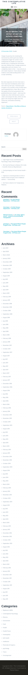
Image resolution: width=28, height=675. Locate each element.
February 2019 (7, 296)
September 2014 (7, 467)
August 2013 (6, 505)
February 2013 (7, 526)
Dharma (5, 617)
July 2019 (5, 279)
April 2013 (5, 519)
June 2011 (5, 595)
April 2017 (5, 369)
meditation (6, 641)
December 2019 (7, 262)
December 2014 (7, 456)
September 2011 (7, 585)
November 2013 (7, 495)
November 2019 (7, 265)
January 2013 (6, 529)
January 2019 (6, 300)
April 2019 (5, 289)
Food (4, 624)
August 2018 (6, 317)
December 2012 (7, 533)
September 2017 (7, 352)
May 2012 (5, 557)
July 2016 (5, 394)
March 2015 (6, 446)
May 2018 (5, 328)
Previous (14, 116)
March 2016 (6, 404)
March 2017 (6, 373)
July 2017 (5, 359)
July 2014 (5, 474)
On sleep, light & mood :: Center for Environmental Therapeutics (13, 216)
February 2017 (7, 376)
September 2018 (7, 314)
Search (3, 147)
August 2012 (6, 547)
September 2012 (7, 543)
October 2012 (7, 540)
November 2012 (7, 536)
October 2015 (7, 422)
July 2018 (5, 321)
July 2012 (5, 550)
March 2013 (6, 522)
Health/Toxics (7, 631)
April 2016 (5, 401)
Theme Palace (14, 670)
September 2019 (7, 272)
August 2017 (6, 355)
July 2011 (5, 592)
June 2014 (5, 477)
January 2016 (6, 411)
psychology (6, 648)
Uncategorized (7, 655)
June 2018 (5, 324)
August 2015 (6, 428)
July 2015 (5, 432)
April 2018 (5, 331)
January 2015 (6, 453)
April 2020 (6, 251)
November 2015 (7, 418)
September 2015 (7, 425)
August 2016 (6, 390)
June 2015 (5, 435)
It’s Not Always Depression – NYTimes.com (11, 200)
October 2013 (7, 498)
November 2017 (7, 345)
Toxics (4, 652)
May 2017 (5, 366)
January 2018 (6, 342)
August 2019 (6, 276)
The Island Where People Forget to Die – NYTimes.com (14, 224)
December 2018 (7, 303)
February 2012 (7, 567)
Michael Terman (8, 215)
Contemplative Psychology (10, 613)
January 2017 (6, 380)
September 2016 (7, 387)
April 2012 (5, 561)
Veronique (6, 207)
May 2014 (5, 481)
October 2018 (7, 310)
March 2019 (6, 293)
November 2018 (7, 307)
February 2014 (7, 488)
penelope (8, 134)
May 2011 (5, 599)
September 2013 (7, 501)
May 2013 (5, 515)
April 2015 (5, 442)
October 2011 (6, 581)
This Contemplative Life (14, 2)
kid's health (6, 638)
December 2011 (7, 574)
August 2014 (6, 470)
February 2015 (7, 449)
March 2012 (6, 564)
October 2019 (7, 269)
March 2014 (6, 484)
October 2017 (6, 349)
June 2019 (5, 283)
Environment (6, 620)
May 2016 (5, 397)
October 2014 (7, 463)
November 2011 (7, 578)
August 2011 (6, 588)
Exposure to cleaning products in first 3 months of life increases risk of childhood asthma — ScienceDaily (13, 177)
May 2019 (5, 286)
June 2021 (5, 248)
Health (15, 51)
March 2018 (6, 335)
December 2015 (7, 415)
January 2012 (6, 571)
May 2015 (5, 439)
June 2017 (5, 362)
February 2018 (7, 338)
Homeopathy (6, 634)
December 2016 (7, 383)
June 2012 (5, 554)
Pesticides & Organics (9, 645)
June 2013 (5, 512)
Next (14, 121)
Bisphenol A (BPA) (8, 610)
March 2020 (6, 255)
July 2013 (5, 508)
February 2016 (7, 408)
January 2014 (6, 491)
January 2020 (6, 258)
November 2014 (7, 460)
